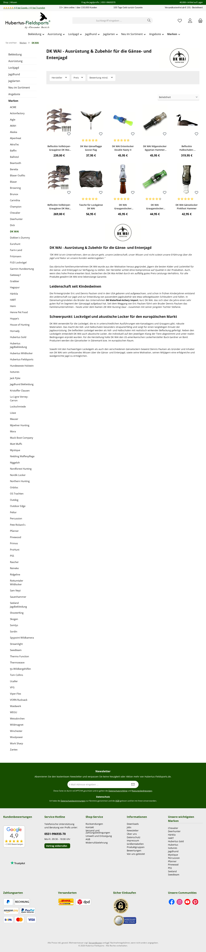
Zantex (14, 749)
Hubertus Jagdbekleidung (18, 345)
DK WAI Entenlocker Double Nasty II (123, 148)
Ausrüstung (15, 61)
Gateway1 (15, 274)
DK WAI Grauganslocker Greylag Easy (154, 206)
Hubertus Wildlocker (21, 353)
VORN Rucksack (18, 699)
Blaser (13, 181)
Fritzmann (15, 256)
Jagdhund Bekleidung (21, 384)
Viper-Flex (15, 693)
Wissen (13, 2)
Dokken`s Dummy (20, 237)
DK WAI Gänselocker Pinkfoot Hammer (187, 206)
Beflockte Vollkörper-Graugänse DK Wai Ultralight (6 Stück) (59, 148)
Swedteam (16, 650)
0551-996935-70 (55, 834)
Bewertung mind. (99, 77)
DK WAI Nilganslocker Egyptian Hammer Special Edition (155, 148)
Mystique (15, 450)
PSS (12, 555)
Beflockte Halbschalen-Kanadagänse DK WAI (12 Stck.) (186, 148)
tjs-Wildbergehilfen (20, 668)
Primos (14, 543)
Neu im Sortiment (19, 87)
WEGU (13, 712)
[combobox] (108, 20)
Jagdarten (14, 81)
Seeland (172, 871)
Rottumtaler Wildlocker (16, 582)
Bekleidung (15, 54)
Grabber (14, 281)
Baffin (13, 150)
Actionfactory (17, 113)
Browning (15, 187)
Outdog (14, 499)
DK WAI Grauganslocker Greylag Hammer (123, 206)
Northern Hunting (20, 481)
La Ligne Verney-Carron (19, 398)
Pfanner (14, 530)
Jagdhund (14, 74)
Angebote (14, 94)
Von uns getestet (136, 853)
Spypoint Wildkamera (22, 637)
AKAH (13, 125)
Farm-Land (16, 250)
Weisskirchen (17, 718)
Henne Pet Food (19, 312)
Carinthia (15, 200)
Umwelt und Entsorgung (99, 836)
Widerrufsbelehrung (97, 842)
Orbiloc (14, 487)
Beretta (14, 169)
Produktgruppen (136, 847)
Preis (77, 77)
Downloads (133, 823)
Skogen (14, 619)
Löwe (13, 412)
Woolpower (16, 737)
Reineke (14, 568)
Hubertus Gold (18, 337)
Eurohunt (15, 243)
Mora (13, 431)
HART (13, 299)
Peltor (13, 512)
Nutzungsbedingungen (142, 791)
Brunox (14, 194)
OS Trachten (16, 493)
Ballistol (14, 156)
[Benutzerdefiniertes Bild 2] (124, 920)
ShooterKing (16, 612)
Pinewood (15, 537)
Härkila (14, 293)
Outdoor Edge (17, 506)
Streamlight (16, 643)
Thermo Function (19, 656)
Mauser (14, 419)
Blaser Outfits (17, 175)
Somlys (14, 625)
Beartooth (15, 163)
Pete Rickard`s (17, 524)
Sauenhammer (18, 596)
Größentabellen (135, 843)
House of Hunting (19, 324)
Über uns (132, 833)
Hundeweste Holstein (22, 365)
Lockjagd (13, 67)
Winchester (16, 731)
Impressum (133, 840)
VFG (12, 687)
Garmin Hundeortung (22, 268)
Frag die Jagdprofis (90, 2)
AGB (117, 800)
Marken (13, 101)
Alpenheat (15, 138)
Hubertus (173, 844)
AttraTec (14, 144)
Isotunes (14, 371)
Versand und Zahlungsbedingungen (98, 831)
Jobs (129, 827)
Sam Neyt (15, 590)
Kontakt (90, 827)
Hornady (15, 331)
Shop (5, 2)
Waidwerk (15, 706)
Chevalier (15, 212)
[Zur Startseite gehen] (27, 20)
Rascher (14, 562)
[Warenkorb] (199, 20)
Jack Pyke (15, 378)
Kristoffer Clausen (20, 390)
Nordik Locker (18, 475)
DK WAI (14, 231)
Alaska (13, 132)
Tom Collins (16, 674)
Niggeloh (15, 462)
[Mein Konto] (190, 20)
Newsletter (133, 830)
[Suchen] (149, 20)
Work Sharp (16, 743)
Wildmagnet (16, 724)
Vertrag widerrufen (56, 845)
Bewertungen (134, 850)
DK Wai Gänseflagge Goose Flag (91, 148)
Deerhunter (16, 219)
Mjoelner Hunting (19, 425)
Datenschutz (133, 837)
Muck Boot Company (21, 437)
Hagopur (15, 287)
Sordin (13, 631)
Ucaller (14, 681)
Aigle (12, 119)
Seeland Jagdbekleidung (18, 604)
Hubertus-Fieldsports (21, 359)
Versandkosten (95, 942)
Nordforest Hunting (21, 468)
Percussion (16, 518)
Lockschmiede (18, 406)
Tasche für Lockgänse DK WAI (91, 206)
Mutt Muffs (16, 443)
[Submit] (133, 784)
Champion (15, 206)
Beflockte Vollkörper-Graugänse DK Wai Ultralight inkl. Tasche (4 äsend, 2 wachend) (59, 206)
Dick (12, 225)
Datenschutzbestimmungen (73, 800)
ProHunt (14, 549)
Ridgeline (15, 574)
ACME (13, 107)
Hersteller (57, 77)
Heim (13, 306)
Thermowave (17, 662)
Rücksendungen (94, 823)
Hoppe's (14, 318)
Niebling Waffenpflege (22, 456)
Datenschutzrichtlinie (117, 791)
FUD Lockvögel (18, 262)
